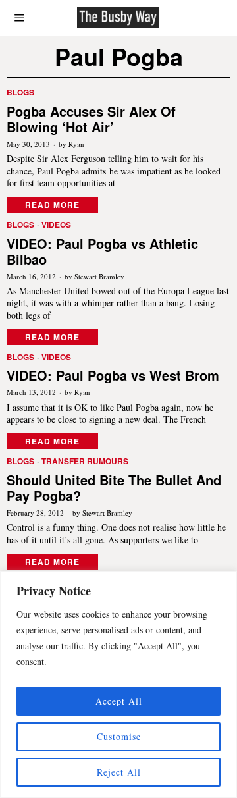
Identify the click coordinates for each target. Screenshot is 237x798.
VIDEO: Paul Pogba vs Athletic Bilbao (102, 251)
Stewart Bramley (99, 276)
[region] (118, 684)
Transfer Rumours (84, 461)
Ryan (76, 144)
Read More (52, 205)
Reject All (119, 772)
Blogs (20, 92)
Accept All (118, 701)
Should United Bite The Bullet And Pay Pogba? (114, 488)
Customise (119, 736)
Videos (56, 224)
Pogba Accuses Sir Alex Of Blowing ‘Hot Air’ (91, 119)
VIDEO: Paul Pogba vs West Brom (113, 375)
